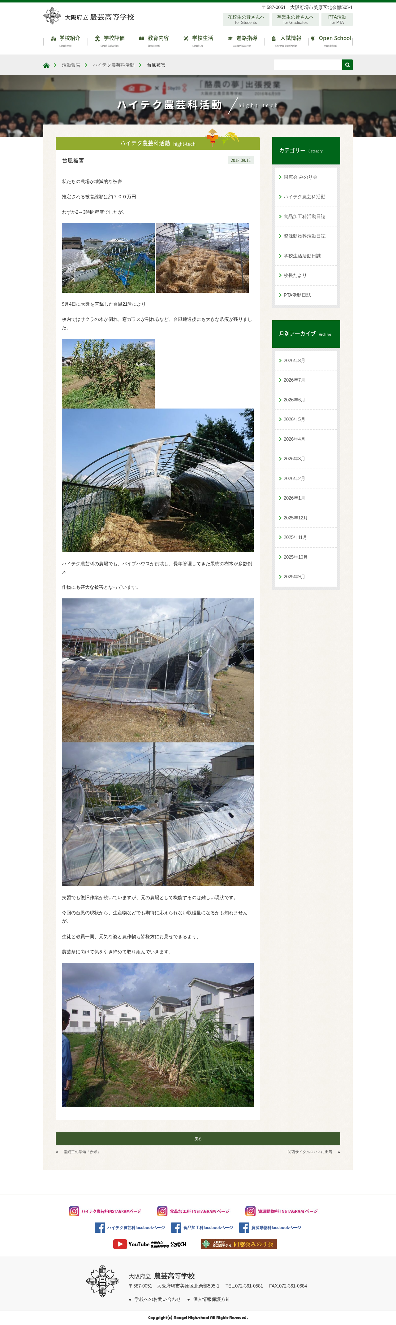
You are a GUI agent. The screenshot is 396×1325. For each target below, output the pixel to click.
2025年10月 (296, 557)
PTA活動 (337, 19)
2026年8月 (294, 360)
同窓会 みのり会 (300, 177)
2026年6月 (294, 399)
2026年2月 (294, 478)
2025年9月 (294, 576)
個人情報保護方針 (211, 1299)
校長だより (295, 275)
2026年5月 (294, 419)
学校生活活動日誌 (302, 255)
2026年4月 (294, 439)
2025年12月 (296, 517)
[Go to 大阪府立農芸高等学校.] (46, 65)
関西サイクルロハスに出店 (310, 1152)
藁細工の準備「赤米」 (82, 1152)
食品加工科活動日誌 (304, 216)
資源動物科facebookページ (276, 1227)
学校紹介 (69, 40)
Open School (334, 40)
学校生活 (202, 40)
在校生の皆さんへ (246, 19)
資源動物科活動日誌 (304, 235)
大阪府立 (162, 1276)
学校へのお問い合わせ (158, 1299)
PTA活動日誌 (297, 295)
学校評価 (113, 40)
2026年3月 (294, 458)
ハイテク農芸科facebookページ (136, 1227)
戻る (198, 1139)
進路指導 (245, 40)
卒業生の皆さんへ (295, 19)
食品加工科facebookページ (208, 1227)
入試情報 (288, 40)
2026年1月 (294, 498)
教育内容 (158, 40)
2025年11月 (295, 537)
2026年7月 (294, 380)
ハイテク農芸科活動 (304, 196)
